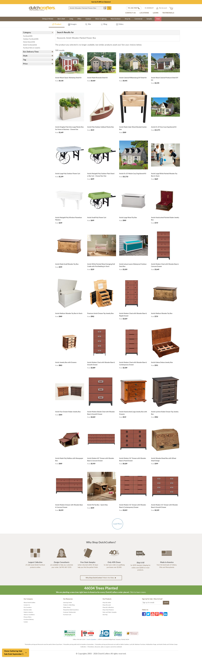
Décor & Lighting (100, 19)
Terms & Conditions (29, 614)
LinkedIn (165, 614)
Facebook (144, 614)
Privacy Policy (27, 617)
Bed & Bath (61, 19)
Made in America (28, 612)
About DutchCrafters (29, 602)
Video (120, 24)
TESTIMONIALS (168, 13)
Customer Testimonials (69, 612)
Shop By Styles (107, 602)
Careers (26, 622)
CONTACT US (130, 13)
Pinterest (157, 614)
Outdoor (88, 19)
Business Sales (28, 609)
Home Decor (29, 42)
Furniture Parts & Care (31, 48)
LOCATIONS (144, 13)
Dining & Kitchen (47, 19)
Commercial (138, 19)
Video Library (66, 607)
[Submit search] (109, 8)
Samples (149, 19)
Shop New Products (108, 609)
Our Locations (28, 607)
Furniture (27, 36)
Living (71, 19)
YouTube (152, 614)
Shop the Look (107, 605)
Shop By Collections (108, 607)
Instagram (161, 614)
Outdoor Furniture (30, 39)
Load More (117, 524)
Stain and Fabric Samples (109, 612)
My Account (163, 8)
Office (79, 19)
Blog (105, 24)
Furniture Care (67, 614)
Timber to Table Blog (69, 605)
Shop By (127, 19)
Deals (158, 19)
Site (89, 24)
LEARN (155, 13)
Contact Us (27, 605)
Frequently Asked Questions (71, 609)
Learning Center (67, 602)
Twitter (148, 614)
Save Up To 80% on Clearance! (101, 2)
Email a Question (91, 639)
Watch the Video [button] (100, 578)
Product (57, 24)
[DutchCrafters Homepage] (42, 8)
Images (73, 24)
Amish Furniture (30, 45)
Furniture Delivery (29, 619)
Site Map (105, 614)
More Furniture (115, 19)
